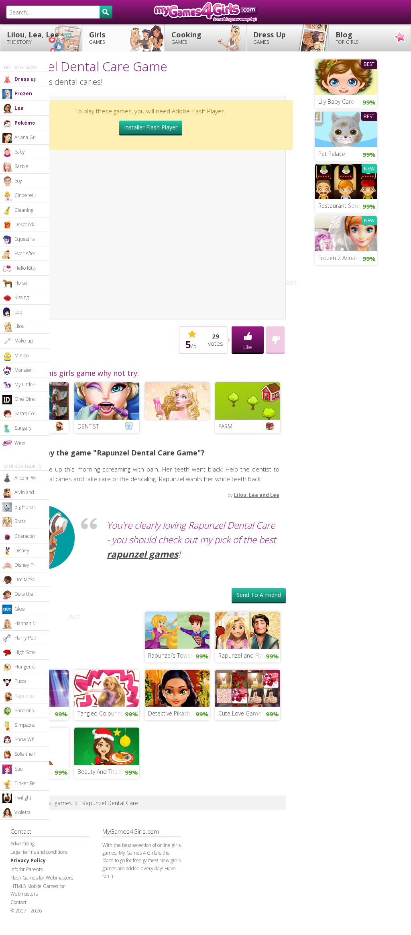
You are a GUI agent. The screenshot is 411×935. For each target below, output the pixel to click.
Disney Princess (31, 565)
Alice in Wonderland (31, 477)
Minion (21, 355)
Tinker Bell (26, 783)
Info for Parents (26, 869)
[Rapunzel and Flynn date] (247, 629)
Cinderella (25, 195)
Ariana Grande (30, 137)
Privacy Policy (28, 860)
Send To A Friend (258, 595)
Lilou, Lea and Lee (256, 495)
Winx (19, 442)
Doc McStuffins (30, 579)
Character (25, 536)
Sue (18, 768)
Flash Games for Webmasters (41, 877)
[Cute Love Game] (247, 687)
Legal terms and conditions (38, 852)
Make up (23, 340)
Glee (19, 608)
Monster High (28, 370)
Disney (21, 550)
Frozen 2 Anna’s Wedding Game (347, 258)
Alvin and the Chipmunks (31, 492)
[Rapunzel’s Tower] (177, 629)
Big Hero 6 (25, 506)
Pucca (20, 681)
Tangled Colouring (100, 713)
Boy (18, 180)
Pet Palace (331, 154)
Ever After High (30, 253)
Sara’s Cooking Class (31, 413)
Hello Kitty (25, 268)
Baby (19, 151)
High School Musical (31, 652)
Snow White (27, 739)
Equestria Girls (30, 239)
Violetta (22, 812)
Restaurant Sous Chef (346, 205)
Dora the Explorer (31, 594)
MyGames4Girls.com (205, 12)
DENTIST (88, 426)
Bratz (20, 521)
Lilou (19, 326)
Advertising (22, 843)
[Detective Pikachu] (177, 687)
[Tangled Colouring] (106, 687)
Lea (19, 108)
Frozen (23, 93)
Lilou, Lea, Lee (33, 37)
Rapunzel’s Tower (170, 655)
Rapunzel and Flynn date (249, 655)
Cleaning (23, 210)
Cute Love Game (239, 713)
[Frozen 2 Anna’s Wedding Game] (346, 233)
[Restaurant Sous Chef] (346, 180)
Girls (97, 37)
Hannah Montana (31, 623)
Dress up (25, 79)
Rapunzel (24, 696)
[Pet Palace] (346, 129)
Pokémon (26, 122)
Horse (20, 282)
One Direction (29, 399)
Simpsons (24, 725)
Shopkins (24, 710)
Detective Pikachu (170, 713)
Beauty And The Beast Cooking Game (108, 771)
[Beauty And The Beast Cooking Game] (106, 745)
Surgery (23, 427)
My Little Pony (29, 384)
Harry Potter (27, 637)
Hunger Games (30, 666)
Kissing (21, 297)
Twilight (22, 797)
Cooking (186, 37)
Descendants (28, 224)
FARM (225, 426)
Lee (18, 311)
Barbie (21, 166)
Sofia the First (28, 753)
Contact (18, 902)
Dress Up (269, 37)
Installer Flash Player (150, 127)
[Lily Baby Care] (346, 76)
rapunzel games (142, 554)
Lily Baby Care (336, 101)
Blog (347, 37)
